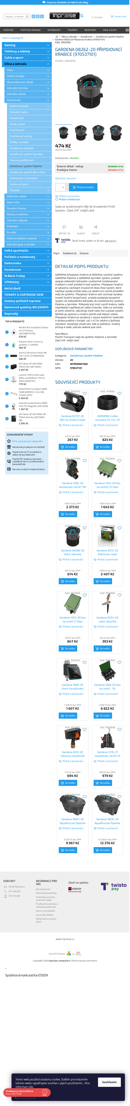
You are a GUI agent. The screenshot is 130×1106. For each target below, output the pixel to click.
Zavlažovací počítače (21, 148)
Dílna (10, 70)
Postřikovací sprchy (20, 136)
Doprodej (11, 314)
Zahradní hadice (18, 112)
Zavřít (73, 220)
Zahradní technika (17, 88)
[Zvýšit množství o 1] (67, 185)
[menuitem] (8, 30)
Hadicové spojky (19, 106)
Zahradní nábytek (17, 220)
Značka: (65, 60)
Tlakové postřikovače (21, 160)
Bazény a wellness (17, 214)
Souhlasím (109, 1082)
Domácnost (12, 269)
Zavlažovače (16, 118)
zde (30, 1087)
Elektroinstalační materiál (21, 238)
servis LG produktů (45, 910)
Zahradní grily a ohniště (21, 244)
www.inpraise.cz (65, 939)
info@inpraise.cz (16, 886)
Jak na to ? (110, 240)
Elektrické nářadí (16, 196)
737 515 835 (14, 896)
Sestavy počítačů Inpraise (22, 301)
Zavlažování (14, 100)
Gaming (9, 45)
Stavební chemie (16, 208)
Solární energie (15, 76)
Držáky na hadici (19, 142)
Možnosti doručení (65, 178)
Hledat (27, 16)
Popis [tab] (56, 253)
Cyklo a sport (13, 57)
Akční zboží (12, 288)
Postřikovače (16, 130)
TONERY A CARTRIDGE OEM (23, 295)
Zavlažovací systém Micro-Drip (27, 172)
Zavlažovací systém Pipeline (25, 166)
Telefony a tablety (17, 51)
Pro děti (11, 232)
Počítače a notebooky (19, 257)
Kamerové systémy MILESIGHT (26, 307)
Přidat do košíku (85, 187)
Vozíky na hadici (18, 184)
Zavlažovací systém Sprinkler (26, 154)
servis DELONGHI (44, 915)
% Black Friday (14, 276)
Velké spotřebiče (16, 250)
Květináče (12, 226)
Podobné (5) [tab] (69, 253)
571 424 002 (14, 891)
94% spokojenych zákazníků (27, 441)
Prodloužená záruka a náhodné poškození (47, 905)
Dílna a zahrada (15, 64)
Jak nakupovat (43, 889)
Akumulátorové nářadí (20, 82)
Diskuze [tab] (84, 253)
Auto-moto (13, 202)
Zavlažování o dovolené (23, 178)
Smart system (17, 124)
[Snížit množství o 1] (67, 189)
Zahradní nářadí (16, 94)
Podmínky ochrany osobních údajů (45, 898)
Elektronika (12, 263)
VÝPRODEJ (11, 282)
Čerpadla (14, 190)
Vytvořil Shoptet (57, 953)
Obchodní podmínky (46, 893)
